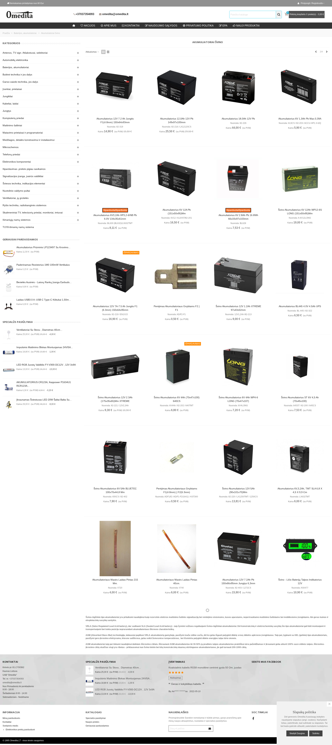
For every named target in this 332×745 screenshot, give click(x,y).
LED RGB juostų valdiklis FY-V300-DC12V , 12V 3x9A (46, 364)
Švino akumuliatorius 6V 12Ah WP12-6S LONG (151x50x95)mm (300, 211)
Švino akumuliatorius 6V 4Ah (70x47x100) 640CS (177, 399)
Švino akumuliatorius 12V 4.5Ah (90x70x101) (176, 672)
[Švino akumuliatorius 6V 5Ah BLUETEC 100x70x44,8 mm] (115, 457)
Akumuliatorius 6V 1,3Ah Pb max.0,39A (299, 118)
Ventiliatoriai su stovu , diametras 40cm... (39, 329)
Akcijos (89, 25)
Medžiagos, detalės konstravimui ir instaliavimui (28, 140)
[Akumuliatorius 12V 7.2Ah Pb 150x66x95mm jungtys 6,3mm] (238, 548)
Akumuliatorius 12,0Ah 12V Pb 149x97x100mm (176, 120)
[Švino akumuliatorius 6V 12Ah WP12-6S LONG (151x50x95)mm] (300, 178)
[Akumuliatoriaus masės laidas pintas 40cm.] (177, 548)
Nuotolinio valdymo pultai (16, 190)
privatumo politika (200, 25)
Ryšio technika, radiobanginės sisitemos (24, 205)
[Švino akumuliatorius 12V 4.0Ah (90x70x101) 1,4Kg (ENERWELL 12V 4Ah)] (115, 639)
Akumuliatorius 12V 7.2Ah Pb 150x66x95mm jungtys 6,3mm (238, 581)
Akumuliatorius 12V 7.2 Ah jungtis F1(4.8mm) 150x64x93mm (115, 120)
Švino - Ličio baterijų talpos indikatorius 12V (300, 581)
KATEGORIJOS (11, 43)
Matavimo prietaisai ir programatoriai (23, 132)
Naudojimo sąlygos (162, 25)
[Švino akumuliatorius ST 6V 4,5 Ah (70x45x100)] (300, 366)
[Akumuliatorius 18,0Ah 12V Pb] (238, 87)
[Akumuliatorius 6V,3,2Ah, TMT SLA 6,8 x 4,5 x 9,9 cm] (300, 457)
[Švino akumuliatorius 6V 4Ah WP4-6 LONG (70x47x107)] (238, 366)
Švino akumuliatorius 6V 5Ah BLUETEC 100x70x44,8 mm (115, 490)
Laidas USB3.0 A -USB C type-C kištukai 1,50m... (43, 299)
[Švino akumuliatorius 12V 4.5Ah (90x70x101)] (177, 639)
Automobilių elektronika (15, 60)
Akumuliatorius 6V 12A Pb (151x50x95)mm (177, 211)
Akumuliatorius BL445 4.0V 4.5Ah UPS (300, 306)
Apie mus (110, 25)
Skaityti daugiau (297, 733)
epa (224, 25)
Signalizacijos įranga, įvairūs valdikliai (23, 176)
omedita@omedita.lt (115, 14)
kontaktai (132, 25)
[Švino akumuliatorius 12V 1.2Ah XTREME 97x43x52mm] (238, 275)
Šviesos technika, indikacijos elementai (24, 183)
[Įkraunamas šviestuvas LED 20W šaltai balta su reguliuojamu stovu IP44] (9, 405)
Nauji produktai (248, 25)
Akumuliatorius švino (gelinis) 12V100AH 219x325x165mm (299, 672)
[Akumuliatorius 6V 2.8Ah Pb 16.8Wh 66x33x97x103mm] (238, 178)
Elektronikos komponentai (17, 161)
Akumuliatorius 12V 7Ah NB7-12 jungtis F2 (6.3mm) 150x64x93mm (238, 678)
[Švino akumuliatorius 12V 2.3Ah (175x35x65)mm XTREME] (115, 366)
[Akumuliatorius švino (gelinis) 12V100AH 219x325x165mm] (300, 639)
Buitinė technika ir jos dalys (17, 74)
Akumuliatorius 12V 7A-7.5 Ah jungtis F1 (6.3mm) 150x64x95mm (115, 308)
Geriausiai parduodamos (20, 239)
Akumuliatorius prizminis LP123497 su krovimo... (43, 247)
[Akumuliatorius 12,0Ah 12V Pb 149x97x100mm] (177, 87)
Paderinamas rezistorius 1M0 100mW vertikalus (43, 264)
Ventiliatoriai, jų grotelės (16, 198)
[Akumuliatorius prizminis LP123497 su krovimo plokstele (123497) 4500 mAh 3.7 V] (9, 252)
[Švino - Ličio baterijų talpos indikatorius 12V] (300, 548)
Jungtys (7, 110)
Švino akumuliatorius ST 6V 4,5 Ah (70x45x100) (300, 399)
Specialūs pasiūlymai (18, 322)
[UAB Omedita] (39, 14)
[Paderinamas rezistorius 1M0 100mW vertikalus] (9, 270)
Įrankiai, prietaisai (12, 89)
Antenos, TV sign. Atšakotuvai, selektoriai (25, 52)
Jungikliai (8, 96)
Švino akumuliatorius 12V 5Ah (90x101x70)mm (238, 490)
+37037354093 (85, 14)
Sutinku (315, 733)
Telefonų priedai (11, 154)
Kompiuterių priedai (13, 118)
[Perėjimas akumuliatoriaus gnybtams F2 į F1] (177, 275)
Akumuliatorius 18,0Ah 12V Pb (238, 118)
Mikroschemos (11, 147)
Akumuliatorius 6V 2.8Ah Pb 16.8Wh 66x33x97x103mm (238, 217)
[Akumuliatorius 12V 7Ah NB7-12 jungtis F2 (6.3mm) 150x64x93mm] (238, 639)
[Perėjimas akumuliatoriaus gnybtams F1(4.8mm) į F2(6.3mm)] (177, 457)
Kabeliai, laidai (10, 103)
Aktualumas (91, 52)
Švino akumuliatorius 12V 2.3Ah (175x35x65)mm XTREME (115, 399)
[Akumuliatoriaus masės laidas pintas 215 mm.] (115, 548)
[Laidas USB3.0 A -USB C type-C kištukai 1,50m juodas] (9, 305)
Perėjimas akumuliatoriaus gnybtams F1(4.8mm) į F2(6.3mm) (176, 490)
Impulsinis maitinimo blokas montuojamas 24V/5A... (44, 347)
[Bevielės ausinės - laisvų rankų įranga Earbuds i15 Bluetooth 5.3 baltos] (9, 287)
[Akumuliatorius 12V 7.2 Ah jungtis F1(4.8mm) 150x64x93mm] (115, 87)
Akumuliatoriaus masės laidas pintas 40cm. (176, 581)
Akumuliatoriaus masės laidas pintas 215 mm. (115, 581)
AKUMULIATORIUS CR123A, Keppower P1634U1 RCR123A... (43, 384)
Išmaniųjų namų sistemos (16, 219)
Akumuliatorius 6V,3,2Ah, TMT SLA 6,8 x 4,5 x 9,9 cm (300, 490)
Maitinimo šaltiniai (12, 125)
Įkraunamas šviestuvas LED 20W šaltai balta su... (44, 399)
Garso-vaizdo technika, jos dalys (20, 81)
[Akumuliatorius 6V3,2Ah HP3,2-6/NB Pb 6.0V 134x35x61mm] (115, 178)
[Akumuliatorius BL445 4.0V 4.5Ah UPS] (300, 275)
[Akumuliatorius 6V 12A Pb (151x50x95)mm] (177, 178)
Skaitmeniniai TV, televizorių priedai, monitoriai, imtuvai (33, 212)
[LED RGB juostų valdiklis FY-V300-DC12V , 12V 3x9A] (9, 370)
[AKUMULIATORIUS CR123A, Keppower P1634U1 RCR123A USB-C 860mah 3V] (9, 387)
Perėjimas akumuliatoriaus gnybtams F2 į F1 (177, 308)
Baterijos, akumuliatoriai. (16, 67)
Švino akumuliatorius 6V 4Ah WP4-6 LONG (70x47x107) (238, 399)
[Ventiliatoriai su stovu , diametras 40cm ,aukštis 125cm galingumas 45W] (9, 335)
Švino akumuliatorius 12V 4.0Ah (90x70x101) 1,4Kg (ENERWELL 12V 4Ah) (115, 672)
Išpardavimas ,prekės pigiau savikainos (24, 169)
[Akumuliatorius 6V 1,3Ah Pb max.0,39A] (300, 87)
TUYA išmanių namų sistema (18, 227)
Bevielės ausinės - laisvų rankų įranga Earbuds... (44, 282)
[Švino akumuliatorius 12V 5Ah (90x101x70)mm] (238, 457)
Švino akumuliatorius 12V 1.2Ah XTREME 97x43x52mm (238, 308)
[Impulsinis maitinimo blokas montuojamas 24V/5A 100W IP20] (9, 352)
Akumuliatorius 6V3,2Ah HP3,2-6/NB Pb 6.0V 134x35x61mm (115, 217)
